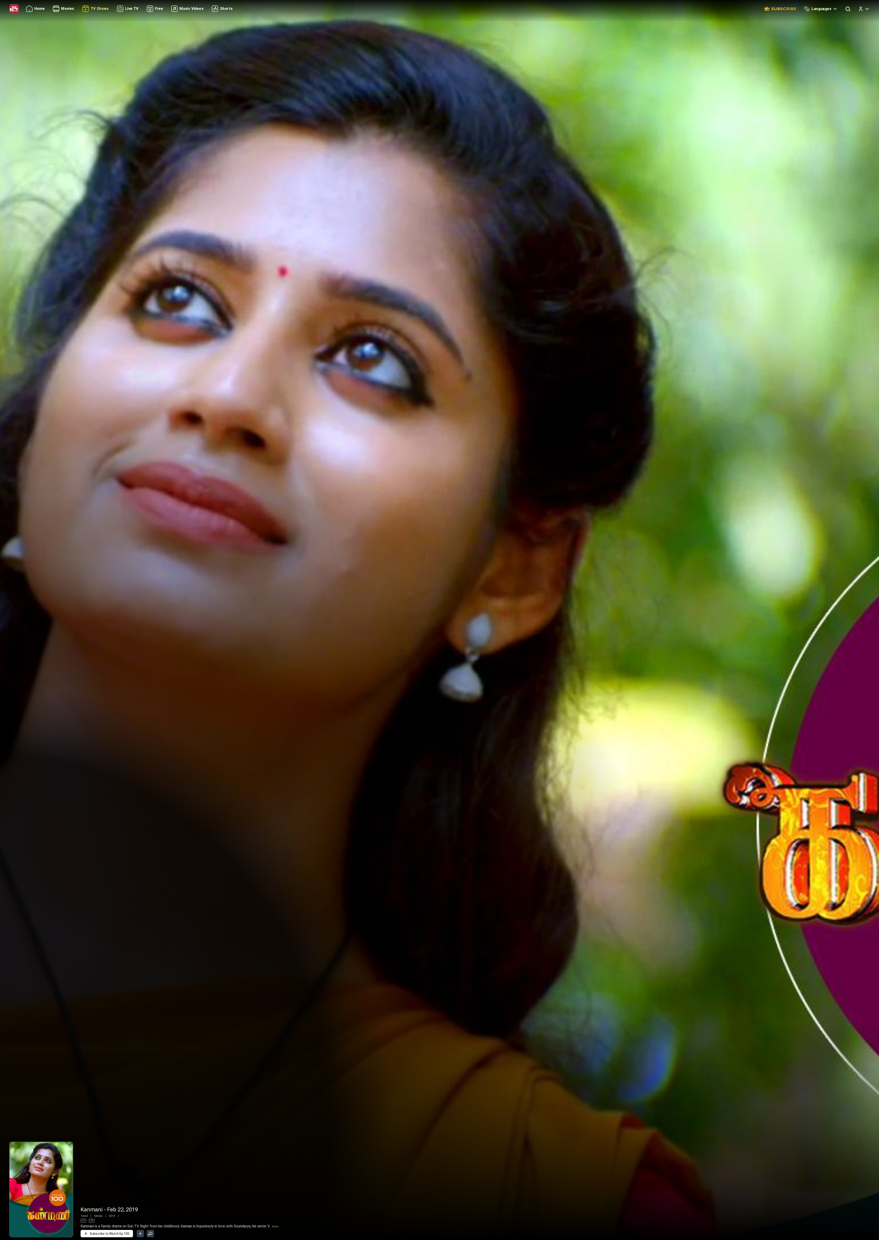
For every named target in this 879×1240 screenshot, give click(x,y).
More (275, 1226)
